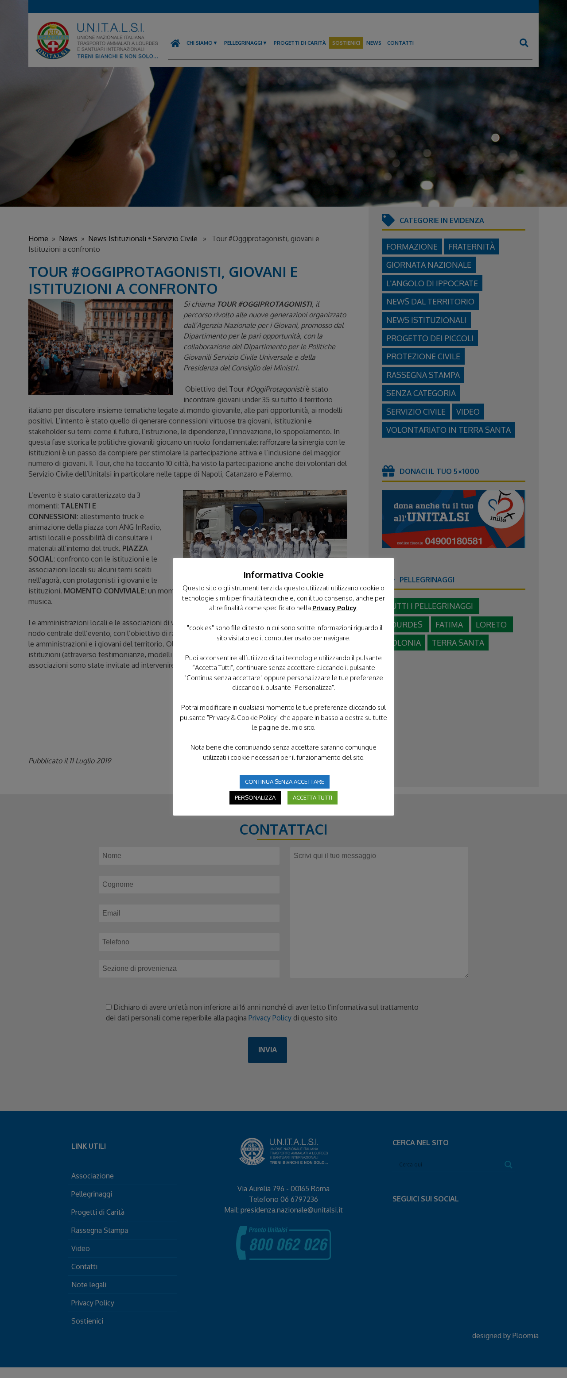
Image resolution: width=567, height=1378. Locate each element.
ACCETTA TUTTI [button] (312, 797)
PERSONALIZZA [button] (255, 797)
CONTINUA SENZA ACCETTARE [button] (284, 781)
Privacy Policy (334, 608)
